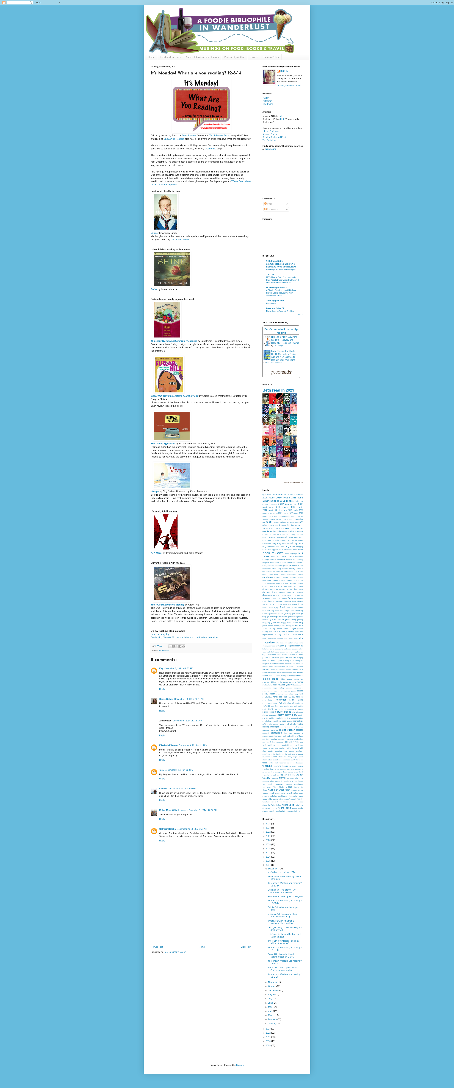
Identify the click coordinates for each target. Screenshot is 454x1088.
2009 (268, 1045)
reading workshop (270, 730)
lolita (264, 661)
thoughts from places (284, 772)
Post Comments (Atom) (175, 952)
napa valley (278, 688)
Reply (162, 689)
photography (291, 709)
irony (296, 639)
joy (302, 646)
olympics (266, 706)
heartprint (290, 626)
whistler (294, 796)
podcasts (272, 715)
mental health (285, 670)
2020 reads (272, 513)
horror (279, 629)
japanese (271, 646)
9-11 (298, 516)
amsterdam (294, 522)
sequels (293, 745)
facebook (266, 598)
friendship (299, 610)
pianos (300, 709)
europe (300, 595)
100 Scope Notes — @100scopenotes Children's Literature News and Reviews (281, 264)
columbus (292, 574)
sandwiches (298, 739)
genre (280, 614)
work (291, 802)
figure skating (297, 601)
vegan (289, 784)
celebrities (266, 569)
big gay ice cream (295, 540)
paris (264, 709)
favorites (272, 601)
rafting (265, 724)
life (295, 658)
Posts (269, 204)
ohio (285, 703)
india (295, 635)
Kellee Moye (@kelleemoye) (173, 810)
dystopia (299, 592)
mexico (273, 673)
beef (269, 540)
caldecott (291, 562)
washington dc (284, 796)
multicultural (267, 685)
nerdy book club (280, 697)
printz (288, 718)
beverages (282, 540)
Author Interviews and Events (202, 57)
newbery (299, 697)
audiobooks (282, 528)
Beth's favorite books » (293, 482)
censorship (276, 568)
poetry (281, 715)
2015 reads (296, 507)
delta (301, 586)
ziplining (297, 811)
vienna (296, 787)
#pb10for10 (267, 495)
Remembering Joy (160, 634)
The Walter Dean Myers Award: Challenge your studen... (283, 968)
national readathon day (287, 694)
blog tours (290, 546)
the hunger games (281, 769)
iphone (280, 639)
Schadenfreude (276, 742)
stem (270, 760)
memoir (266, 669)
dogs (274, 592)
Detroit (282, 589)
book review (298, 549)
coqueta (293, 577)
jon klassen (295, 646)
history (272, 628)
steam (264, 760)
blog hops (297, 543)
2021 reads (283, 513)
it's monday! (281, 643)
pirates (265, 715)
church (265, 574)
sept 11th (286, 745)
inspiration (272, 639)
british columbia (277, 559)
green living (290, 619)
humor (286, 628)
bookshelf (299, 556)
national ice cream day (272, 691)
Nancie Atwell (297, 685)
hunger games (296, 628)
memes (300, 667)
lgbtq (282, 658)
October (272, 986)
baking (292, 534)
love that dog (273, 661)
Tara (161, 770)
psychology (267, 721)
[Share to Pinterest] (183, 646)
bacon (276, 534)
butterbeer (274, 562)
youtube (272, 811)
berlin (274, 540)
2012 (268, 1033)
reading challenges (270, 727)
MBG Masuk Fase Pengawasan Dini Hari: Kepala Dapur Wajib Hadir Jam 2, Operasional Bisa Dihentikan (282, 280)
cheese (285, 569)
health (270, 626)
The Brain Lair (269, 140)
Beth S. (284, 71)
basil (264, 540)
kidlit (268, 652)
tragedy (275, 778)
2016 (268, 857)
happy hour (286, 623)
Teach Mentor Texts (219, 135)
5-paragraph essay (287, 516)
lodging (300, 658)
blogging (299, 546)
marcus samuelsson (270, 667)
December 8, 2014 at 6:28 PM (179, 770)
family (284, 598)
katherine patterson (292, 649)
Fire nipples (271, 303)
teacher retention (287, 763)
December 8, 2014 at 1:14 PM (193, 745)
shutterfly (282, 748)
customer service (274, 583)
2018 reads (293, 510)
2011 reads (286, 500)
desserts (274, 589)
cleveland (284, 574)
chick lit (300, 569)
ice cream (282, 631)
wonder (300, 799)
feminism (279, 601)
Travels (254, 57)
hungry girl (267, 631)
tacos (301, 760)
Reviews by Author (234, 57)
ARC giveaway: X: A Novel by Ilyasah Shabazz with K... (285, 928)
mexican (266, 672)
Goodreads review (180, 239)
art (263, 528)
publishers (277, 721)
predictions (280, 718)
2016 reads (268, 510)
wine (281, 799)
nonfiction (281, 699)
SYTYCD (294, 760)
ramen (275, 724)
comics (300, 574)
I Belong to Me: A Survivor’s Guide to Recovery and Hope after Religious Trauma (285, 340)
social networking (290, 754)
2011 (268, 1037)
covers (275, 580)
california (299, 562)
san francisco (287, 739)
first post (283, 604)
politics (271, 718)
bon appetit (273, 550)
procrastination (297, 718)
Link (280, 116)
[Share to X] (177, 646)
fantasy (292, 598)
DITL (301, 589)
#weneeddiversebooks (284, 494)
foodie (300, 608)
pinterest (299, 712)
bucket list (290, 559)
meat (294, 667)
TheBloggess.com (275, 300)
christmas (299, 571)
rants (282, 724)
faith (279, 598)
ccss (301, 566)
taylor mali (273, 763)
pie (293, 712)
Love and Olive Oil (275, 308)
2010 (268, 1041)
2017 (268, 852)
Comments (272, 209)
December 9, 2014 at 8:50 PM (203, 810)
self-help (271, 745)
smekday (299, 751)
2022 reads (293, 513)
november (266, 703)
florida (300, 604)
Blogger (240, 1065)
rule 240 (266, 739)
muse (275, 685)
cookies (277, 577)
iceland (291, 631)
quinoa (289, 721)
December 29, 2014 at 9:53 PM (192, 829)
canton (278, 566)
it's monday (164, 650)
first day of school (270, 604)
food (282, 607)
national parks (290, 691)
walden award (297, 790)
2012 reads (285, 504)
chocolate (283, 571)
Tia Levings (278, 346)
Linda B (163, 788)
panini (286, 706)
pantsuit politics (296, 706)
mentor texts (297, 669)
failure (274, 598)
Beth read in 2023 (278, 390)
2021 (268, 836)
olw (302, 703)
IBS (274, 631)
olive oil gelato (293, 703)
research (266, 733)
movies (300, 682)
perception (279, 709)
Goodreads (210, 148)
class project (274, 574)
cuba (295, 580)
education (287, 595)
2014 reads (281, 507)
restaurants (276, 733)
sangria (265, 742)
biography (276, 543)
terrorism (292, 766)
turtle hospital (284, 781)
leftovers (275, 658)
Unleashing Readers (174, 139)
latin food (272, 655)
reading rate (298, 727)
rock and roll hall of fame (293, 736)
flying (276, 608)
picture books (283, 711)
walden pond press (270, 793)
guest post (275, 622)
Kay (161, 668)
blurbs (264, 550)
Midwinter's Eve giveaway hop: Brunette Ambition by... (282, 915)
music (281, 685)
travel (282, 777)
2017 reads (281, 510)
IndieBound (270, 149)
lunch (292, 661)
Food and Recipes (170, 57)
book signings (291, 553)
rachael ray (298, 721)
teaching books (281, 766)
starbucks (282, 757)
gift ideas (296, 614)
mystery (288, 685)
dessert (265, 589)
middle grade (270, 678)
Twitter (265, 98)
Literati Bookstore (270, 131)
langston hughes (293, 652)
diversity (266, 592)
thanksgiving (267, 769)
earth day (277, 595)
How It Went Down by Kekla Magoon (285, 896)
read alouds (290, 724)
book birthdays (285, 549)
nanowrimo (266, 688)
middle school (286, 679)
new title (291, 697)
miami (279, 673)
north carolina (296, 700)
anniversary (273, 525)
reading (300, 724)
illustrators (299, 631)
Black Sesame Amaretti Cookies (280, 311)
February (272, 1019)
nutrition (275, 703)
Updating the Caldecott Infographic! (281, 269)
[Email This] (170, 646)
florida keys (267, 608)
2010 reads (283, 497)
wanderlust (272, 796)
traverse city (292, 778)
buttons (283, 562)
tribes (272, 781)
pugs (284, 721)
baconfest (284, 534)
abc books (293, 519)
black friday (287, 544)
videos (289, 787)
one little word (277, 706)
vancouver (279, 784)
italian (290, 643)
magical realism (269, 664)
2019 (268, 844)
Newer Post (157, 947)
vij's (301, 787)
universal (299, 781)
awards (300, 531)
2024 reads (273, 516)
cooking (285, 577)
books (291, 556)
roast (280, 736)
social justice (276, 754)
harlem (295, 622)
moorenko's (298, 679)
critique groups (285, 580)
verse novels (279, 787)
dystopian (267, 595)
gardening (273, 614)
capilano (284, 566)
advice (276, 522)
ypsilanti (279, 811)
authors (292, 531)
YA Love (270, 274)
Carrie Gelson (166, 699)
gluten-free (292, 617)
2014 (271, 507)
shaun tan (273, 748)
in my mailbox (283, 634)
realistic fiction (287, 729)
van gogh (267, 784)
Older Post (246, 947)
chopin (291, 571)
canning (271, 566)
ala (288, 522)
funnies (265, 614)
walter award (286, 793)
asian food (270, 528)
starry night (292, 757)
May (270, 1007)
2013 (295, 504)
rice (285, 733)
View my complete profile (289, 85)
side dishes (292, 748)
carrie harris (294, 565)
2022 (268, 832)
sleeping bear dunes (284, 751)
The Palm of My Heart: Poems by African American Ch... (283, 942)
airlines (283, 522)
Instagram (267, 101)
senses (278, 745)
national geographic (294, 688)
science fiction (291, 742)
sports (274, 757)
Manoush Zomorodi (274, 363)
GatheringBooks (167, 829)
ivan (296, 643)
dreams (282, 592)
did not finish (292, 589)
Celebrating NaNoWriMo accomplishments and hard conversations (185, 637)
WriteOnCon (276, 805)
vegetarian (266, 787)
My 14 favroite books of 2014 (281, 872)
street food (277, 760)
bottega (265, 559)
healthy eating (280, 626)
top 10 (284, 775)
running (274, 739)
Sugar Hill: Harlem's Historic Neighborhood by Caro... (281, 955)
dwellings (290, 592)
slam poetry (267, 751)
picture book (268, 712)
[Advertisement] (201, 919)
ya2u (297, 805)
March (271, 1015)
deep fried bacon (290, 586)
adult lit (269, 522)
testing (300, 766)
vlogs (264, 790)
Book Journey (189, 135)
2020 (268, 840)
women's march (289, 799)
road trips (273, 736)
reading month (286, 727)
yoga (275, 808)
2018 (268, 848)
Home (151, 57)
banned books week (277, 537)
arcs (300, 525)
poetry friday (291, 715)
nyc (280, 703)
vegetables (298, 784)
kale (264, 649)
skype (300, 748)
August (271, 994)
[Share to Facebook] (180, 646)
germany (288, 613)
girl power (271, 617)
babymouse (267, 534)
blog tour (280, 547)
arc (296, 525)
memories (274, 670)
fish (289, 604)
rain (270, 724)
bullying (300, 559)
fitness (294, 604)
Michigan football (296, 676)
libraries (289, 658)
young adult (284, 808)
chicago (292, 568)
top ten (291, 775)
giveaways (281, 616)
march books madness (294, 664)
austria (293, 528)
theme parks (294, 769)
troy (276, 781)
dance (300, 583)
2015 (268, 861)
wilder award (273, 799)
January (272, 1023)
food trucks (292, 608)
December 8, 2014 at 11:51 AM (187, 720)
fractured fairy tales (270, 611)
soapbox (266, 754)
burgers (265, 562)
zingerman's (288, 811)
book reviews (272, 553)
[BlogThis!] (173, 646)
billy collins (266, 544)
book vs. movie (278, 556)
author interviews (278, 531)
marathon (280, 664)
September (273, 990)
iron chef (288, 639)
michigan (285, 676)
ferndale (287, 601)
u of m (292, 781)
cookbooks (267, 577)
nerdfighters (267, 697)
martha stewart (285, 667)
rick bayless (294, 733)
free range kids (287, 611)
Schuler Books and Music (274, 137)
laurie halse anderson (286, 655)
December (273, 868)
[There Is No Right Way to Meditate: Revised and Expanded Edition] (273, 477)
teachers (299, 763)
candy (264, 566)
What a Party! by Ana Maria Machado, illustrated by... (281, 922)
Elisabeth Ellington (168, 745)
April (270, 1011)
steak (301, 757)
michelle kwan (274, 676)
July (270, 998)
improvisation (267, 635)
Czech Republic (290, 583)
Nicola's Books (269, 134)
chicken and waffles (270, 571)
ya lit (291, 804)
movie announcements (286, 682)
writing (285, 805)
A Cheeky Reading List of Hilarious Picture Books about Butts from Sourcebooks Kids (281, 293)
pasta (270, 709)
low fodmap (284, 661)
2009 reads (268, 497)
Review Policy (271, 57)
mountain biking (269, 682)
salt (279, 739)
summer (286, 760)
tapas (264, 763)
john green (285, 646)
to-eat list (275, 775)
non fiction (267, 700)
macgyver (299, 661)
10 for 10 (299, 495)
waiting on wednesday (279, 790)
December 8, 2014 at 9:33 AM (178, 668)
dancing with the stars (272, 586)
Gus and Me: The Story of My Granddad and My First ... (281, 891)
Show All (300, 315)
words (285, 802)
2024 (268, 823)
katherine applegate (275, 649)
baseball (299, 537)
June (270, 1003)
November (273, 982)
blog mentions (268, 546)
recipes (299, 730)
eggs (294, 595)
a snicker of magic (281, 519)
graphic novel (277, 619)
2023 (268, 828)
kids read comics (278, 652)
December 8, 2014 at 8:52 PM (182, 788)
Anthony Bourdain (286, 525)
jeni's (278, 646)
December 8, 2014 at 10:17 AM (189, 699)
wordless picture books (272, 802)
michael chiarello (289, 673)
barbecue (292, 537)
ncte (301, 694)
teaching (267, 765)
